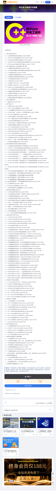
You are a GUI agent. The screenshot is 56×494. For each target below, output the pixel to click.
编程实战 (32, 9)
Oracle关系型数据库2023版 (27, 431)
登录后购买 (28, 385)
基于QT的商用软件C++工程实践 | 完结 (10, 431)
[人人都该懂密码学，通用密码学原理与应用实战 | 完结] (45, 422)
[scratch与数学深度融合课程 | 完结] (11, 442)
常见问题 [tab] (19, 17)
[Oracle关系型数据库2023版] (28, 422)
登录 (48, 2)
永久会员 (41, 380)
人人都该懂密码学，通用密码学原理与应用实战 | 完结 (44, 431)
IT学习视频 (24, 429)
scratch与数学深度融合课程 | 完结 (10, 451)
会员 (19, 380)
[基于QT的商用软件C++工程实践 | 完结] (11, 422)
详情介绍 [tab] (9, 17)
